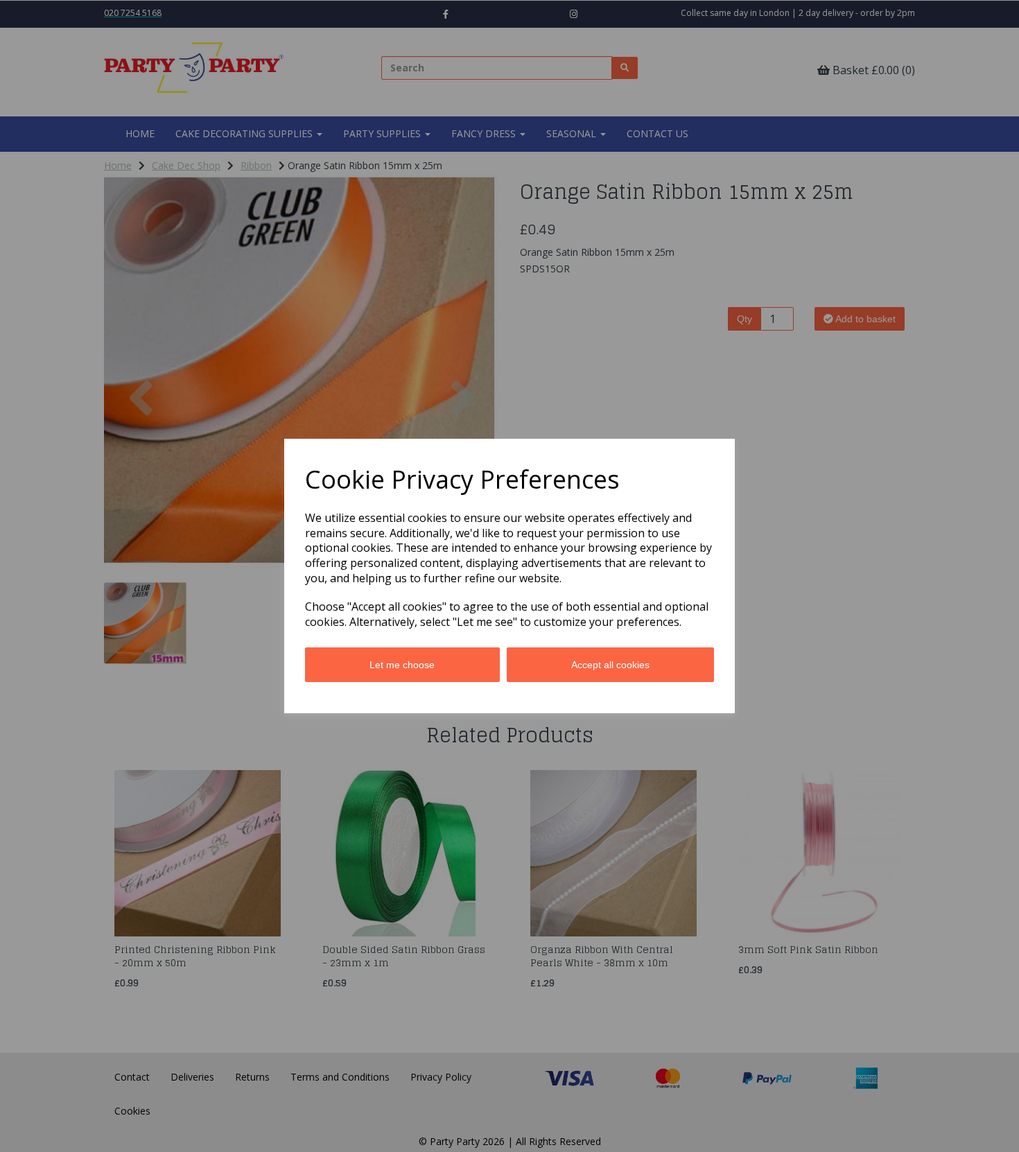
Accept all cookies (610, 664)
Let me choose (402, 664)
